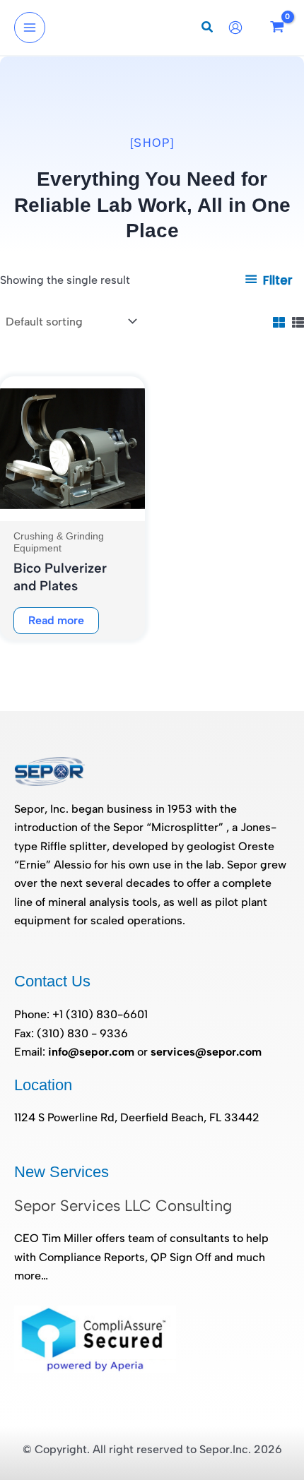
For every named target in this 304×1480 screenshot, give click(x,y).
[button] (207, 29)
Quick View (73, 507)
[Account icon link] (239, 27)
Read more (56, 620)
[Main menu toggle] (29, 27)
